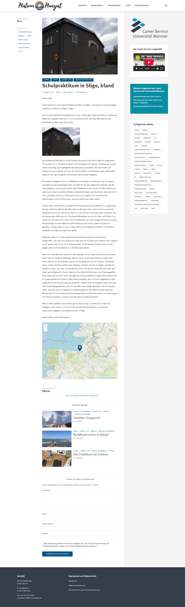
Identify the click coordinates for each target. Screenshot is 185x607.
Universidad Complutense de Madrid (147, 204)
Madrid (145, 169)
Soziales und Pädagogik (83, 80)
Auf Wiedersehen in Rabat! (91, 434)
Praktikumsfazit (155, 181)
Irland (29, 36)
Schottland (138, 193)
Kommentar (46, 490)
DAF (155, 138)
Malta (153, 169)
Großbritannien (154, 157)
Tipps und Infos (114, 5)
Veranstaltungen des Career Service (147, 96)
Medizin (137, 173)
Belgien (153, 134)
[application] (149, 62)
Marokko (94, 431)
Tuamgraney (155, 200)
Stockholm (157, 197)
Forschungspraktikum (142, 150)
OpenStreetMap (104, 378)
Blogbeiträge (96, 5)
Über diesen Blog (142, 5)
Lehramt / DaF (66, 80)
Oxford (157, 173)
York (153, 208)
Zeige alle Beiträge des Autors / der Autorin (82, 396)
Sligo (20, 51)
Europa (46, 80)
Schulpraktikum (23, 47)
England (148, 142)
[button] (80, 351)
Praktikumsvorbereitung (143, 185)
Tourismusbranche (141, 200)
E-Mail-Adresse (48, 524)
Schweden (138, 197)
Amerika (144, 130)
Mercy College (23, 40)
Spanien (112, 451)
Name (44, 514)
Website (45, 533)
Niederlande (147, 173)
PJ (135, 177)
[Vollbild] (161, 68)
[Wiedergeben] (136, 68)
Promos (151, 189)
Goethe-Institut (140, 157)
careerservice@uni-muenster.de (29, 598)
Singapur (106, 411)
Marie (19, 21)
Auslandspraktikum (24, 32)
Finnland (144, 146)
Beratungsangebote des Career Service (148, 106)
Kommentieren (81, 92)
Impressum (73, 581)
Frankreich (156, 150)
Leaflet (95, 378)
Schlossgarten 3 (23, 588)
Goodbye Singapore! (86, 418)
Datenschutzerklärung (77, 585)
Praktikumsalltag (24, 44)
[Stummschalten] (157, 68)
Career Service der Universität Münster (85, 590)
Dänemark (138, 142)
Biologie (76, 411)
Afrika (75, 431)
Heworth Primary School (143, 161)
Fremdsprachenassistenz (143, 154)
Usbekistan (144, 208)
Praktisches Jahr (140, 189)
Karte (128, 5)
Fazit (136, 146)
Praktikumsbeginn (141, 181)
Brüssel (137, 138)
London (137, 169)
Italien (159, 165)
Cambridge (147, 138)
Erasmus (21, 36)
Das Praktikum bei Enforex (90, 454)
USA (136, 208)
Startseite (82, 5)
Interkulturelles (140, 165)
